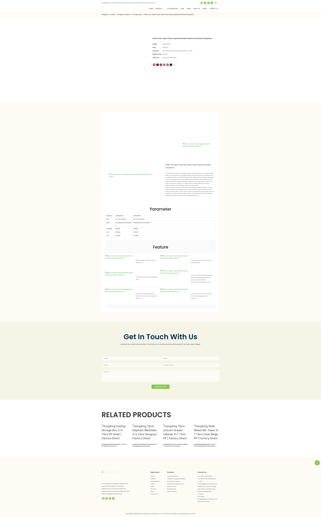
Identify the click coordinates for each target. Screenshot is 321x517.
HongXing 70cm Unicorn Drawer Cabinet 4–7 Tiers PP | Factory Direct (175, 445)
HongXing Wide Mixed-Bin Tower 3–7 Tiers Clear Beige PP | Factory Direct (205, 445)
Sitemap (183, 514)
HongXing (105, 14)
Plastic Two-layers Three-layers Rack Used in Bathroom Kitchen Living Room (169, 14)
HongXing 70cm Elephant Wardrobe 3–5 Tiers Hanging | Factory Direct (144, 445)
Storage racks (137, 14)
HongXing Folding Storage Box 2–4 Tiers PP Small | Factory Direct (114, 445)
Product (112, 14)
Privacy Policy (191, 514)
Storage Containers (123, 14)
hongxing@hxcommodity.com (207, 484)
